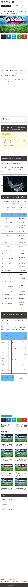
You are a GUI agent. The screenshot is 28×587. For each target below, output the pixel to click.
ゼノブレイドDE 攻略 (6, 5)
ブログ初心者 (5, 504)
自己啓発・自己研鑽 (7, 509)
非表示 (9, 119)
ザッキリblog (7, 2)
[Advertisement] (14, 54)
